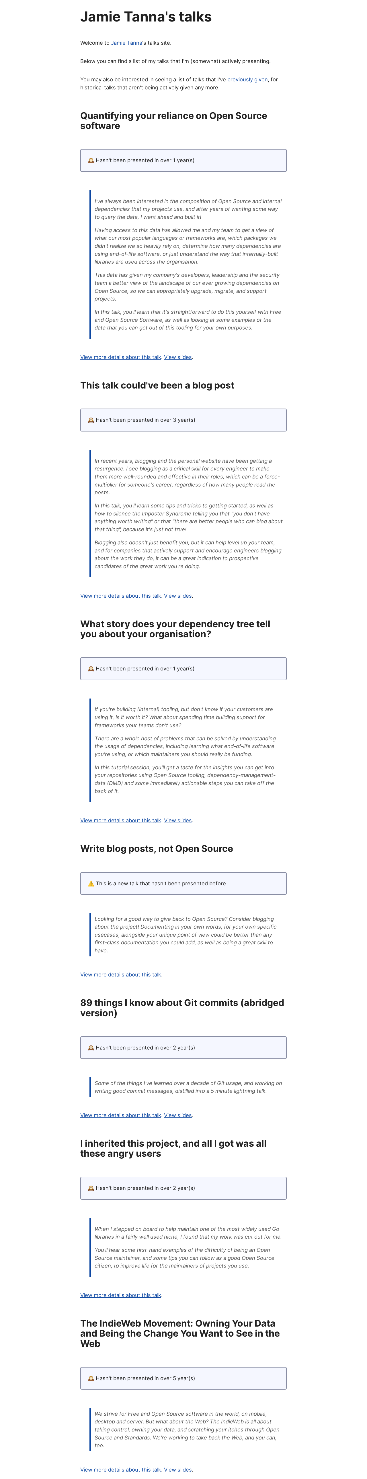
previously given (247, 79)
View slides (178, 357)
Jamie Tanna (126, 43)
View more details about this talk (120, 357)
